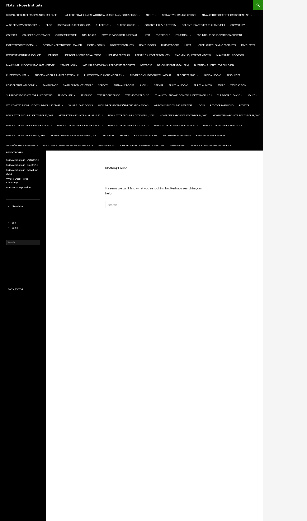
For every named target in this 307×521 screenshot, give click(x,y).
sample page (50, 85)
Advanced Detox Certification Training (225, 15)
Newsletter (18, 206)
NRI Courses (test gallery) (173, 65)
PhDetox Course (16, 75)
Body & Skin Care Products (73, 25)
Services (103, 85)
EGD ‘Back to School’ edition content (219, 35)
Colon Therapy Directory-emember (203, 25)
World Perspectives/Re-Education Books (123, 105)
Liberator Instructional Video (82, 55)
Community (237, 25)
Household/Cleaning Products (216, 45)
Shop (143, 85)
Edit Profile (163, 35)
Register (244, 105)
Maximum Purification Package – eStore (30, 65)
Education (181, 35)
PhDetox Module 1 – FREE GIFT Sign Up (57, 75)
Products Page (186, 75)
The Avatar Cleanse (228, 95)
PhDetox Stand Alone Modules (103, 75)
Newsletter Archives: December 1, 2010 (131, 115)
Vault (251, 95)
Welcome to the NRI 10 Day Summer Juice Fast (33, 105)
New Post (146, 65)
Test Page (86, 95)
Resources (233, 75)
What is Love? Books (81, 105)
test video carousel (137, 95)
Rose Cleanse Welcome (20, 85)
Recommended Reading (176, 135)
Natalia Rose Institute (24, 5)
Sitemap (159, 85)
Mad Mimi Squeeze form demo (193, 55)
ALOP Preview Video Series (21, 25)
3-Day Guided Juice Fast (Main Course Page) (31, 15)
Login (201, 105)
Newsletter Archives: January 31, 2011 (80, 125)
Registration (106, 145)
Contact (11, 35)
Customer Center (66, 35)
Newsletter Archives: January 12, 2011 (29, 125)
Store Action (238, 85)
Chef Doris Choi (126, 25)
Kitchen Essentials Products (23, 55)
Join (14, 222)
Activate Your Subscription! (179, 15)
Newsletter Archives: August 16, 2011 (80, 115)
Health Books (147, 45)
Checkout (102, 25)
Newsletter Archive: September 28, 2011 (29, 115)
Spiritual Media (203, 85)
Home (187, 45)
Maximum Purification (230, 55)
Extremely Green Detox (20, 45)
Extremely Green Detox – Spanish (62, 45)
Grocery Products (122, 45)
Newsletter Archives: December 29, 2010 (236, 115)
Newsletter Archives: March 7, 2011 (224, 125)
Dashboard (89, 35)
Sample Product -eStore (78, 85)
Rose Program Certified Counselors (141, 145)
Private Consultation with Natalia (150, 75)
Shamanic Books (124, 85)
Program (108, 135)
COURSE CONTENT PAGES (36, 35)
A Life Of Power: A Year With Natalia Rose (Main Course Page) (101, 15)
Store (221, 85)
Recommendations (145, 135)
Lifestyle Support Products (152, 55)
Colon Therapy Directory (160, 25)
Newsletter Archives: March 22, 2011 (176, 125)
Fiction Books (96, 45)
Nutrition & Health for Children (214, 65)
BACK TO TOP (15, 289)
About (150, 15)
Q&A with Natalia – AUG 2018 (22, 159)
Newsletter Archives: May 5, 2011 (25, 135)
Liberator (52, 55)
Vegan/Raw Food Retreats (22, 145)
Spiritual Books (178, 85)
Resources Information (210, 135)
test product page (108, 95)
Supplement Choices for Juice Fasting (29, 95)
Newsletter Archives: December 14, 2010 (183, 115)
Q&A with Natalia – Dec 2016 (22, 164)
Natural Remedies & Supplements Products (108, 65)
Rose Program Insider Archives (210, 145)
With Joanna (177, 145)
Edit (147, 35)
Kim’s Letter (248, 45)
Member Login (68, 65)
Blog (49, 25)
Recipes (124, 135)
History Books (170, 45)
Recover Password (221, 105)
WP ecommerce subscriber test (173, 105)
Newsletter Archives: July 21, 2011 (128, 125)
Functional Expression (18, 187)
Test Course (65, 95)
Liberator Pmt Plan (118, 55)
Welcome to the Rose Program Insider (66, 145)
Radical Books (212, 75)
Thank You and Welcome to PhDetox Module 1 (183, 95)
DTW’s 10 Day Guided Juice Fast (119, 35)
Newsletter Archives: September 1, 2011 (74, 135)
